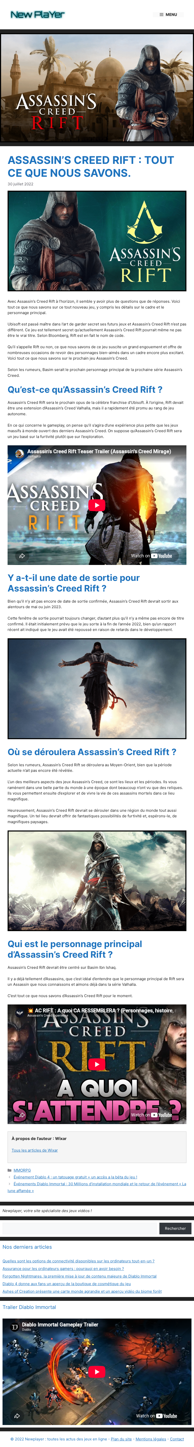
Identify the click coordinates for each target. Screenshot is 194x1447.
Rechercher (175, 1228)
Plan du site (121, 1439)
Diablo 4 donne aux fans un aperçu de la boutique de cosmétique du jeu (67, 1283)
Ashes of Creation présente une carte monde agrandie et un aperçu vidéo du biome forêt (82, 1291)
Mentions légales (151, 1439)
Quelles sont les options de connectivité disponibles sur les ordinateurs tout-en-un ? (79, 1261)
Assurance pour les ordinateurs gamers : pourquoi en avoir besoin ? (63, 1268)
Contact (177, 1439)
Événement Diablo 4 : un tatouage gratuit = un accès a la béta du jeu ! (75, 1177)
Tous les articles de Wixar (35, 1150)
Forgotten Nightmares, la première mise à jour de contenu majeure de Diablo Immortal (80, 1276)
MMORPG (22, 1170)
